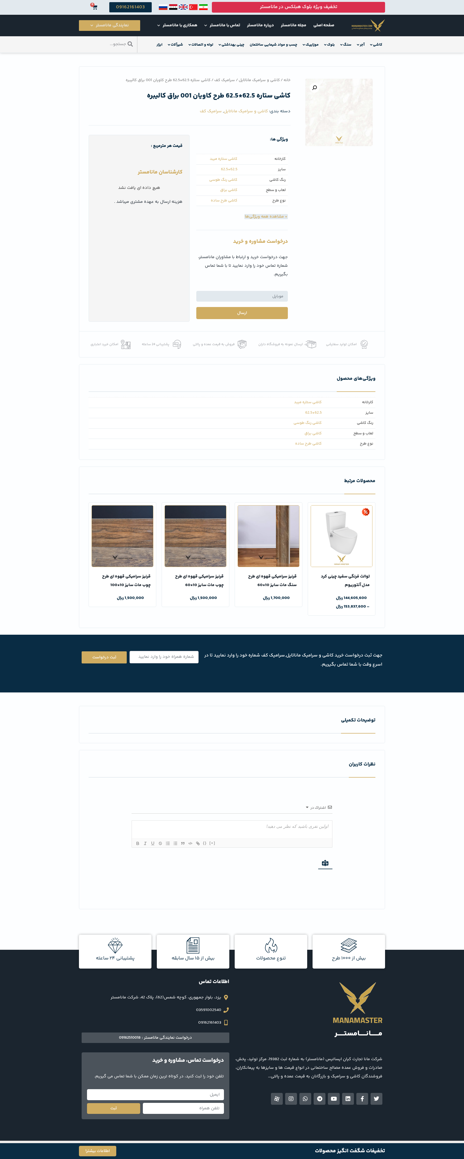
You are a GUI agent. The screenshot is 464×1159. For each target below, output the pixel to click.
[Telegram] (319, 1099)
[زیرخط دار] (153, 843)
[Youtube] (334, 1099)
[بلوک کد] (190, 843)
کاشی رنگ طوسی (223, 180)
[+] (212, 843)
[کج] (145, 843)
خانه (287, 80)
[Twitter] (376, 1099)
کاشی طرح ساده (224, 201)
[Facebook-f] (362, 1099)
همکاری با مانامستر (180, 25)
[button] (314, 88)
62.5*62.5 (229, 169)
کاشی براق (228, 190)
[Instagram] (291, 1099)
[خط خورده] (160, 843)
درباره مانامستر (260, 25)
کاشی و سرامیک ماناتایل (259, 80)
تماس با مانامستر (225, 25)
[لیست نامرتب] (175, 843)
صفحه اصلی (323, 25)
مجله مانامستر (293, 25)
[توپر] (138, 843)
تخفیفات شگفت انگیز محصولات (350, 1151)
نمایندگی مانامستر (112, 25)
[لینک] (198, 843)
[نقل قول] (183, 843)
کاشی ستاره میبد (223, 159)
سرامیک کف (224, 80)
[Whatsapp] (305, 1099)
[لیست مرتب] (168, 843)
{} (205, 843)
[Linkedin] (348, 1099)
